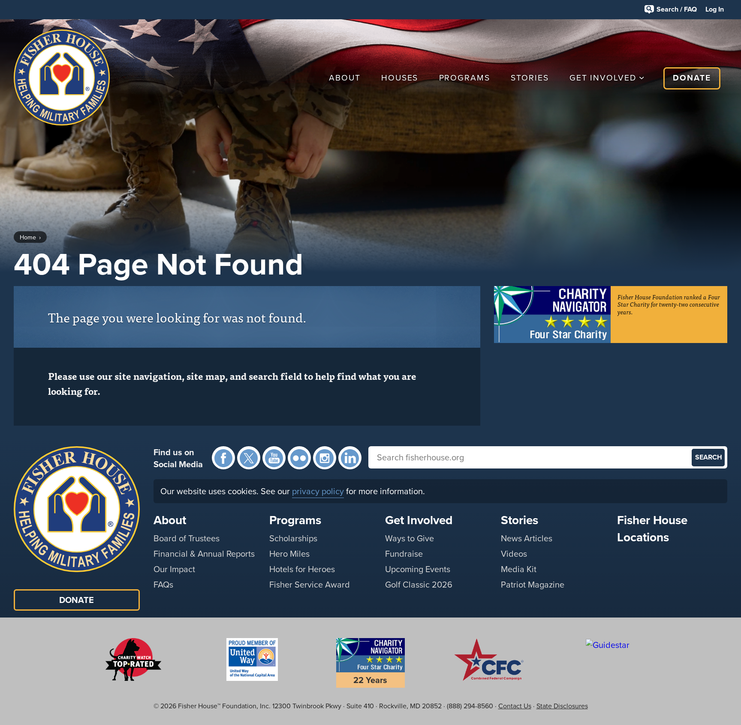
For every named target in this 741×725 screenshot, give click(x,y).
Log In (714, 9)
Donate (692, 78)
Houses (400, 78)
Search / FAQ (677, 9)
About (345, 78)
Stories (529, 78)
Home (28, 237)
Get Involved (602, 78)
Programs (464, 78)
